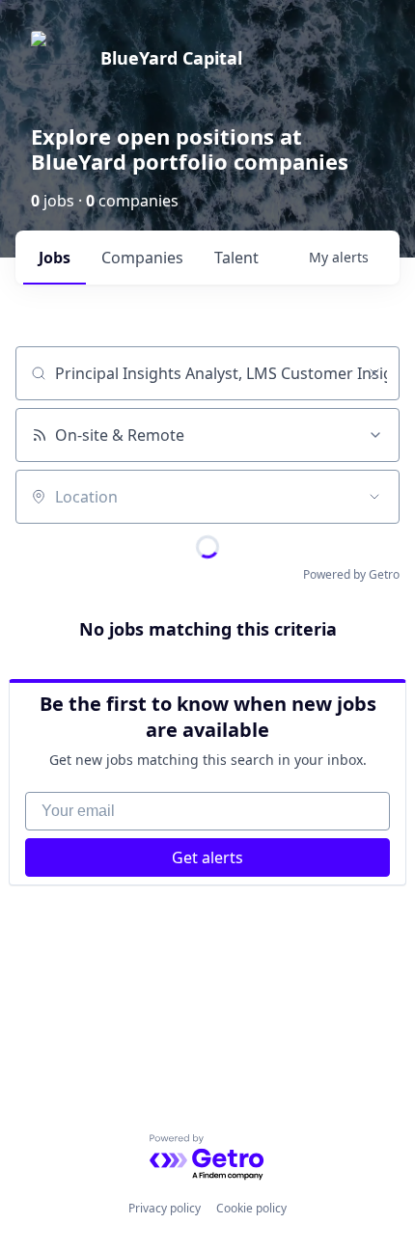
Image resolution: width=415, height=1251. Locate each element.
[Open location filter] (374, 497)
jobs (54, 257)
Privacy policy (164, 1208)
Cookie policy (251, 1208)
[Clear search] (374, 373)
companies (142, 257)
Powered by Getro (351, 574)
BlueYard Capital (171, 57)
